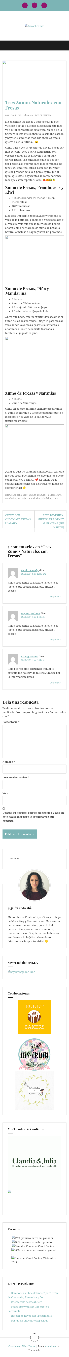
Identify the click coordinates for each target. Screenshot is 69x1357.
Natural (31, 498)
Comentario (11, 721)
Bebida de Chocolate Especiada (29, 1320)
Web (5, 793)
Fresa (52, 494)
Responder (55, 596)
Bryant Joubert (30, 613)
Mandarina (10, 498)
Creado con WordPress (21, 1346)
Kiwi (58, 494)
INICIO (47, 115)
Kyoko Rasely (30, 570)
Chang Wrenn (29, 656)
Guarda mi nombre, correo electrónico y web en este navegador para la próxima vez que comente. (33, 816)
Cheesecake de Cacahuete (26, 1302)
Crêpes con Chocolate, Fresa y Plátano (18, 519)
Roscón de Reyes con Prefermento (31, 1315)
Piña (38, 498)
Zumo (55, 498)
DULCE (38, 115)
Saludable (46, 498)
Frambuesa (43, 494)
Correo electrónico (16, 777)
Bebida (32, 494)
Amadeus (50, 1346)
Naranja (21, 498)
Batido (24, 494)
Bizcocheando (25, 115)
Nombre (9, 761)
